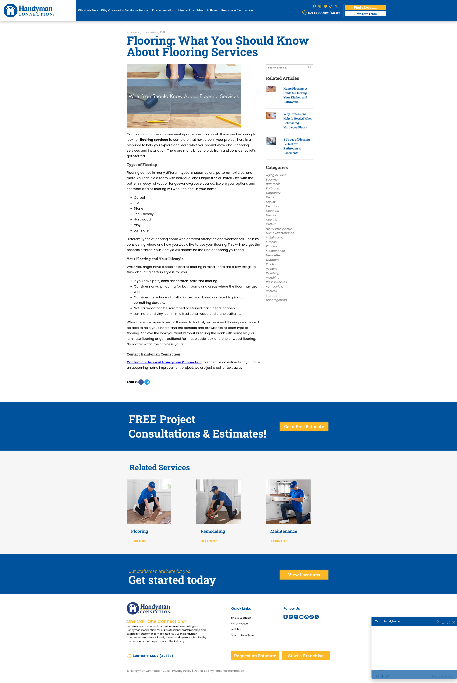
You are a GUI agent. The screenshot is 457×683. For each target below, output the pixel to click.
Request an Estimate (255, 656)
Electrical (272, 206)
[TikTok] (311, 617)
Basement (273, 179)
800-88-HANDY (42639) (323, 12)
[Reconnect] (437, 621)
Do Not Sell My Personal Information (219, 671)
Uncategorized (276, 300)
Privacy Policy (181, 671)
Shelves (271, 291)
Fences (271, 215)
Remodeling (274, 287)
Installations (274, 237)
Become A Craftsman (237, 10)
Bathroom (273, 184)
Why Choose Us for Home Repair (125, 10)
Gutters (271, 224)
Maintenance (275, 251)
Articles (212, 10)
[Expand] (448, 621)
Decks (270, 197)
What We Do (87, 10)
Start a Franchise (190, 10)
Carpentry (273, 193)
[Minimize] (443, 621)
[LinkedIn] (291, 617)
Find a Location (365, 7)
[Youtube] (301, 617)
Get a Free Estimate (304, 426)
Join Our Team (366, 14)
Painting (272, 264)
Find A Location (163, 10)
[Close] (453, 621)
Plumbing (272, 273)
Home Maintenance (280, 233)
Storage (271, 295)
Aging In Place (276, 175)
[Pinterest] (306, 617)
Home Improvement (280, 229)
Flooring (133, 32)
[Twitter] (317, 617)
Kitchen (271, 242)
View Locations (304, 575)
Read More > (140, 541)
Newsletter (273, 255)
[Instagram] (296, 617)
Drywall (271, 202)
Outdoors (272, 260)
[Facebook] (285, 617)
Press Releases (276, 282)
